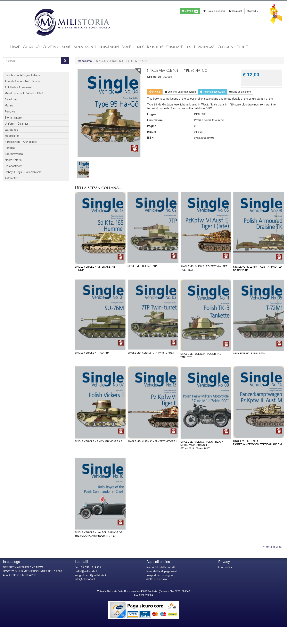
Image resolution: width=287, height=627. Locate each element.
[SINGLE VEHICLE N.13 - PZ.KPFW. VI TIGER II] (152, 402)
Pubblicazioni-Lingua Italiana (22, 75)
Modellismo (85, 61)
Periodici (10, 148)
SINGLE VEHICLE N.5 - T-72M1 (250, 353)
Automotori (11, 178)
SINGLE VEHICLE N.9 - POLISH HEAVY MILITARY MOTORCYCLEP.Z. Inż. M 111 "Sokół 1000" (201, 445)
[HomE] (72, 22)
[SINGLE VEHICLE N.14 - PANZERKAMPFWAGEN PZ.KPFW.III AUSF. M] (258, 402)
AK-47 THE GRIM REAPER (19, 575)
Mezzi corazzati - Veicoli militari (24, 93)
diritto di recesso (156, 579)
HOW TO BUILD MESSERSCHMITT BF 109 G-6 (32, 571)
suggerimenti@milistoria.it (91, 575)
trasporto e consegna (159, 575)
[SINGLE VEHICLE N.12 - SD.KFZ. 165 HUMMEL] (100, 228)
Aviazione (11, 99)
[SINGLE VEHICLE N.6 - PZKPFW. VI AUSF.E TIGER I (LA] (205, 227)
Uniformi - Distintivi (16, 123)
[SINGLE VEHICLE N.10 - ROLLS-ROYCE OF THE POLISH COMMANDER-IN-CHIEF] (100, 494)
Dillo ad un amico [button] (241, 91)
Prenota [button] (156, 91)
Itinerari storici (13, 160)
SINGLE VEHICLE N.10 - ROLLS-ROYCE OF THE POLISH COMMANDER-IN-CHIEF (98, 534)
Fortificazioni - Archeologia (21, 142)
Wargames (11, 129)
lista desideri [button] (182, 91)
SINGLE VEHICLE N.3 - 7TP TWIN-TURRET (150, 352)
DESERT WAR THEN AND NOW (23, 567)
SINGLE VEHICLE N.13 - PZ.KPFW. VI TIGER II (152, 441)
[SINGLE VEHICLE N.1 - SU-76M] (100, 315)
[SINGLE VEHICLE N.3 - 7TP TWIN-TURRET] (152, 315)
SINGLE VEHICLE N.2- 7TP (142, 265)
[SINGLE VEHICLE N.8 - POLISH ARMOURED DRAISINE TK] (258, 228)
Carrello (190, 11)
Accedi (253, 11)
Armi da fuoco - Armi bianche (23, 81)
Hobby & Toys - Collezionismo (23, 172)
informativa (225, 567)
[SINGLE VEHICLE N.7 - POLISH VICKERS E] (100, 402)
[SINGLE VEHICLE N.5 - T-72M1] (258, 315)
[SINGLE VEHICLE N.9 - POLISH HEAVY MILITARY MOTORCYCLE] (205, 402)
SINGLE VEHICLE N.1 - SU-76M (92, 352)
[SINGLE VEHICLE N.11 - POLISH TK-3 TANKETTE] (205, 315)
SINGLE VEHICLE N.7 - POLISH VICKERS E (98, 441)
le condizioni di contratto (161, 567)
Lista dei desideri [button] (215, 11)
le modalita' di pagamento (162, 571)
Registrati (237, 11)
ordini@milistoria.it (86, 571)
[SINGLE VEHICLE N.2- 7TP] (152, 227)
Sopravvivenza (14, 154)
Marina (9, 105)
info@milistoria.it (85, 579)
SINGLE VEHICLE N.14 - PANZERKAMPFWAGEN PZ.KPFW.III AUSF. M (257, 442)
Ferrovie (10, 111)
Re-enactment (13, 166)
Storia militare (13, 117)
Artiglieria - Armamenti (18, 87)
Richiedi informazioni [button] (213, 91)
